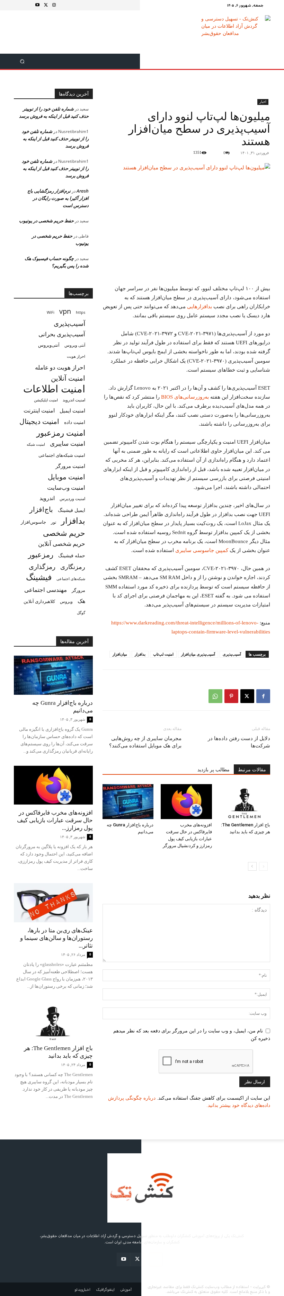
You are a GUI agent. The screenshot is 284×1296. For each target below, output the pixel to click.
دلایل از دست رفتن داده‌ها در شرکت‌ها (239, 742)
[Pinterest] (231, 696)
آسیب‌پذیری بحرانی (61, 334)
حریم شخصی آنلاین (61, 543)
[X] (46, 5)
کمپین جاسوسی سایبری (201, 550)
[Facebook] (263, 696)
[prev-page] (263, 866)
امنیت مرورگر (70, 465)
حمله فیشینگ (71, 555)
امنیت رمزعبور (60, 432)
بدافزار (140, 654)
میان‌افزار (120, 654)
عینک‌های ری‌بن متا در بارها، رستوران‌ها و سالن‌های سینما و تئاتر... (56, 938)
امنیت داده (74, 422)
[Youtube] (37, 5)
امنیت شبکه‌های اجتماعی (61, 455)
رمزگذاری (42, 566)
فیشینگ (39, 577)
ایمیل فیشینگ (71, 510)
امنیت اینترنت (39, 410)
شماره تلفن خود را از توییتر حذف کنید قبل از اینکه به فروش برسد (55, 138)
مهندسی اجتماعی (45, 589)
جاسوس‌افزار (33, 522)
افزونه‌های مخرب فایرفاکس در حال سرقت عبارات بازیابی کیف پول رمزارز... (55, 820)
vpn (65, 311)
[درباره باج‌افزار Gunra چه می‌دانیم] (128, 801)
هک (81, 601)
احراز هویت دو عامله (60, 367)
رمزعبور (40, 554)
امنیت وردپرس (72, 498)
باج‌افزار (41, 509)
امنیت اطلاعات (54, 388)
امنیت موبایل (66, 476)
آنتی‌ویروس (49, 345)
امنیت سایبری (67, 443)
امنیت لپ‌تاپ (163, 654)
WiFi (50, 312)
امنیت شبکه (36, 444)
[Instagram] (54, 5)
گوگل (81, 612)
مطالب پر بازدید (213, 769)
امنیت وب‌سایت (66, 487)
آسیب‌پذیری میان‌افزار (198, 654)
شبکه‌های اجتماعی (70, 578)
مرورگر (78, 590)
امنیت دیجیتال (39, 421)
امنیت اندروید (74, 400)
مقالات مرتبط (252, 769)
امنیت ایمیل (72, 410)
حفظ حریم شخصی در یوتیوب (46, 221)
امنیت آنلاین (68, 378)
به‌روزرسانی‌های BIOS (185, 397)
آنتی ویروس (74, 345)
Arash (83, 191)
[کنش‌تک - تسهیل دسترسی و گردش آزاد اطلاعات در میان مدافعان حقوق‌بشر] (236, 32)
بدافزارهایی (199, 306)
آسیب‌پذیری (232, 654)
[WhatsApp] (215, 696)
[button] (22, 61)
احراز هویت (76, 356)
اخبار (262, 102)
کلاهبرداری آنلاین (39, 601)
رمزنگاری (72, 566)
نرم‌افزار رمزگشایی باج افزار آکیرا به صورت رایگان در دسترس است (58, 198)
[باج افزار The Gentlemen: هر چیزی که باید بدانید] (244, 801)
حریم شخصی (64, 532)
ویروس (66, 601)
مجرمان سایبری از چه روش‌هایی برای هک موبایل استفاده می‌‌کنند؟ (145, 742)
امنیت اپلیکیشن (46, 399)
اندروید (47, 498)
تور (53, 522)
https (80, 312)
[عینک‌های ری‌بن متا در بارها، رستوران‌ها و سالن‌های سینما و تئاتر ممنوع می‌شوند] (53, 902)
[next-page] (252, 866)
